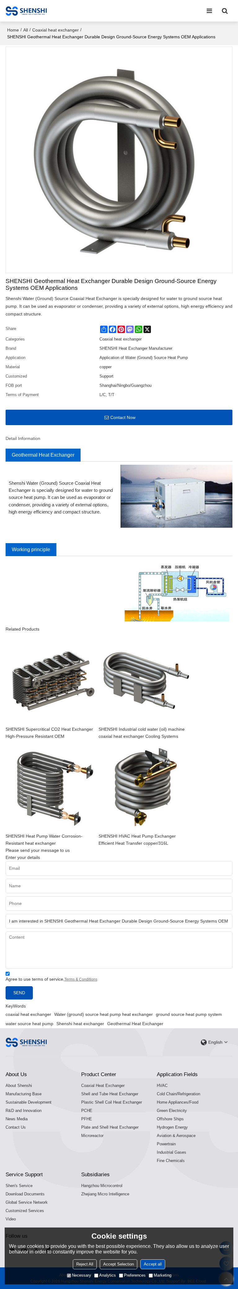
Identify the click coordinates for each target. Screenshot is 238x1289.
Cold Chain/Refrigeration (178, 1094)
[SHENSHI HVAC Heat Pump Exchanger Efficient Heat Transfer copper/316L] (145, 786)
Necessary (81, 1275)
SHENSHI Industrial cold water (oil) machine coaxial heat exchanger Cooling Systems (142, 733)
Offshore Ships (170, 1119)
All (25, 29)
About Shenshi (19, 1085)
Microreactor (92, 1135)
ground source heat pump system (189, 1014)
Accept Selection (118, 1264)
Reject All (84, 1264)
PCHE (86, 1110)
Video (11, 1219)
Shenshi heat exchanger (80, 1023)
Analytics (107, 1275)
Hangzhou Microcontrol (101, 1185)
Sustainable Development (28, 1102)
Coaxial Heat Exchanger (103, 1085)
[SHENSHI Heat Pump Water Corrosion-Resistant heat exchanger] (52, 786)
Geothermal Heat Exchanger (135, 1023)
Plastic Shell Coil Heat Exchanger (111, 1102)
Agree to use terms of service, (51, 979)
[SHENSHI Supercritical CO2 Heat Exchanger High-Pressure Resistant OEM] (52, 679)
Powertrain (166, 1144)
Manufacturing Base (24, 1094)
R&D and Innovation (24, 1110)
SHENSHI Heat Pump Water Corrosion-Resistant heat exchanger (44, 840)
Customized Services (25, 1210)
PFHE (86, 1119)
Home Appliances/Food (177, 1102)
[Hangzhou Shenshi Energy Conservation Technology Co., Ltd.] (26, 11)
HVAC (162, 1085)
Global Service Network (27, 1202)
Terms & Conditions (80, 979)
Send (19, 993)
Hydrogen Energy (172, 1127)
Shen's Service (19, 1185)
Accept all (153, 1264)
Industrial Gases (171, 1152)
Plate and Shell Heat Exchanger (110, 1127)
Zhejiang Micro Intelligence (105, 1194)
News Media (17, 1119)
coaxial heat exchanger (28, 1014)
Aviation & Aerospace (176, 1135)
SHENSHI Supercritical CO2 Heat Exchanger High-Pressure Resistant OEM (49, 733)
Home (13, 29)
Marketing (162, 1275)
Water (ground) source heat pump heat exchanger (103, 1014)
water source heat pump (29, 1023)
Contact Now (122, 417)
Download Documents (25, 1194)
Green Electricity (172, 1110)
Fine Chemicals (171, 1160)
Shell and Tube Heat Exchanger (109, 1094)
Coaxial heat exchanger (55, 29)
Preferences (135, 1275)
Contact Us (16, 1127)
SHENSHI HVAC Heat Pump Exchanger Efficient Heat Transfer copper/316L (137, 840)
